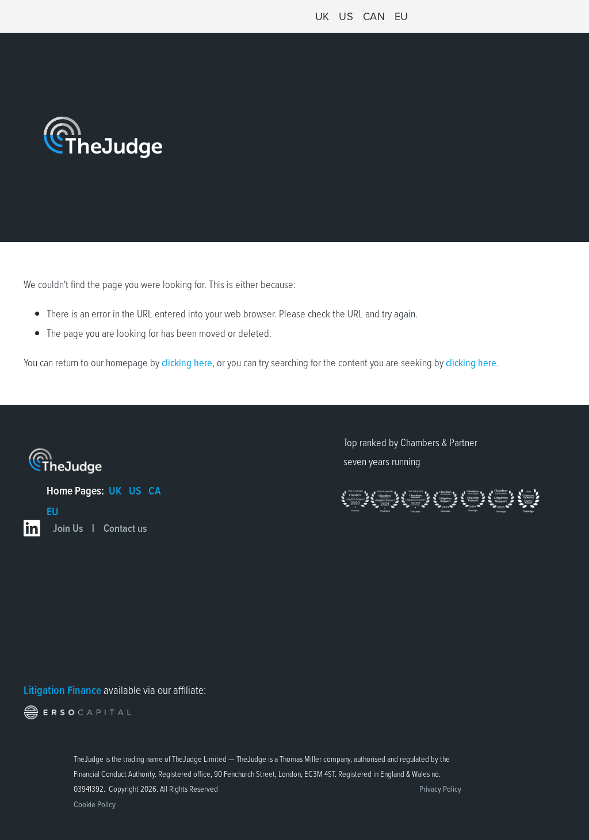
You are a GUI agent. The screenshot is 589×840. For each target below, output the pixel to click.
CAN (374, 16)
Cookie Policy (95, 804)
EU (401, 16)
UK (322, 16)
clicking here (187, 362)
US (346, 16)
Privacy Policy (440, 789)
